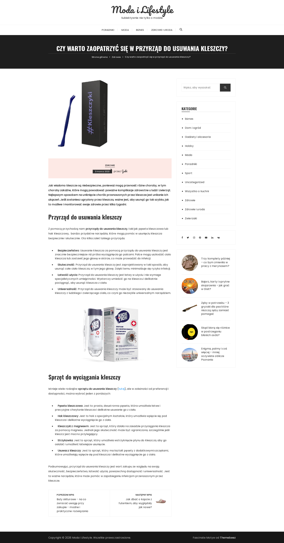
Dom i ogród (193, 128)
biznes (189, 119)
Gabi (124, 171)
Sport (188, 173)
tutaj (121, 389)
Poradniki (108, 30)
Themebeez (228, 538)
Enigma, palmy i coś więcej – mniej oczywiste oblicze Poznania (214, 354)
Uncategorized (194, 182)
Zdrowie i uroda (161, 30)
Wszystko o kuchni (197, 191)
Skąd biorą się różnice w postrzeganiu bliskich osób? (215, 331)
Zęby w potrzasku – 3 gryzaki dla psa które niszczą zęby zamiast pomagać (215, 308)
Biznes (140, 30)
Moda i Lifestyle (142, 9)
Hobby (189, 146)
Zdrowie (110, 165)
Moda (125, 30)
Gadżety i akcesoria (198, 137)
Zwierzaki (191, 218)
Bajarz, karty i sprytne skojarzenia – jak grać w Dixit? (215, 285)
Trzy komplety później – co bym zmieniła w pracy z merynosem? (215, 262)
